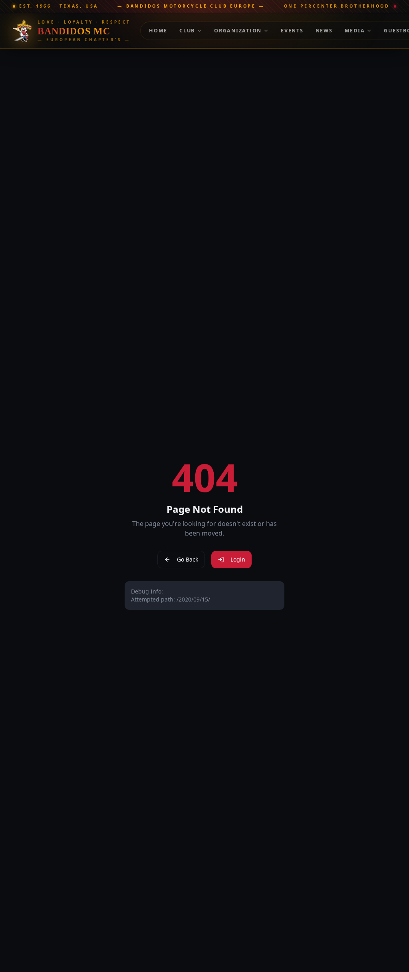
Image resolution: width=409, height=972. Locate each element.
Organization (238, 30)
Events (292, 30)
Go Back (187, 559)
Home (158, 30)
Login (237, 559)
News (324, 30)
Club (187, 30)
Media (355, 30)
